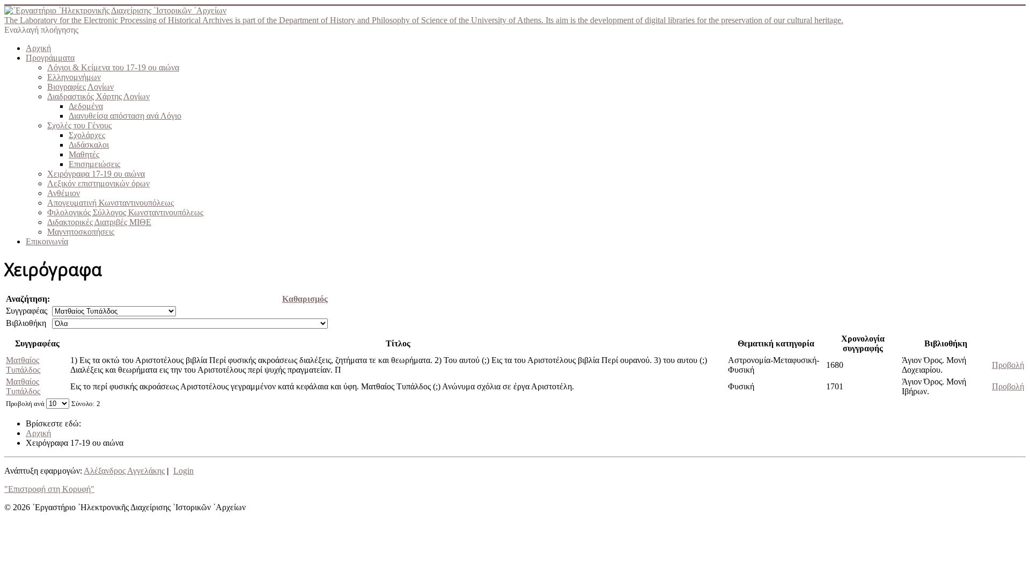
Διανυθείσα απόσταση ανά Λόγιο (125, 115)
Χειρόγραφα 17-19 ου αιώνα (96, 173)
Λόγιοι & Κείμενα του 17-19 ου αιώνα (113, 67)
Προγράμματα (50, 57)
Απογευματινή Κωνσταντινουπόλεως (110, 202)
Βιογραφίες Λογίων (80, 86)
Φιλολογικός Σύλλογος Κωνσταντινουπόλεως (125, 212)
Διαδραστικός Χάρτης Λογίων (98, 96)
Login (183, 470)
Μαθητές (84, 154)
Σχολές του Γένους (79, 125)
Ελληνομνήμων (74, 77)
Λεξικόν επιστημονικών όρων (98, 183)
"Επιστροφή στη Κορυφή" (49, 489)
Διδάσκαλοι (89, 144)
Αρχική (38, 48)
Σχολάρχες (87, 135)
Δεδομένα (86, 106)
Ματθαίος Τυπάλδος (23, 365)
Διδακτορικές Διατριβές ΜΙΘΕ (99, 222)
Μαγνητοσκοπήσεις (80, 231)
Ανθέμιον (63, 193)
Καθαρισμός (305, 298)
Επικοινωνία (47, 241)
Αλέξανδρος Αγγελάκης (124, 470)
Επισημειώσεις (94, 164)
